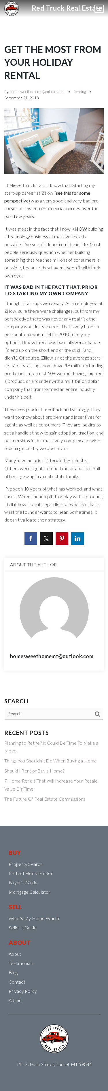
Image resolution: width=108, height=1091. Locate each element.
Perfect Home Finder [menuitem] (31, 873)
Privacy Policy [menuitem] (23, 991)
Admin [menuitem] (15, 1000)
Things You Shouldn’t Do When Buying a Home (50, 760)
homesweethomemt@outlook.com (37, 91)
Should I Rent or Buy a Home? (34, 770)
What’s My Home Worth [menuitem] (34, 918)
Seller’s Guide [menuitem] (23, 927)
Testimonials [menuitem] (21, 963)
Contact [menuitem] (17, 981)
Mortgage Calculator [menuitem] (29, 892)
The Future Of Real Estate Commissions (44, 799)
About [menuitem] (15, 954)
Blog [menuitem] (13, 972)
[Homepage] (11, 8)
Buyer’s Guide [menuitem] (23, 882)
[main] (54, 413)
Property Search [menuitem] (26, 864)
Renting (79, 91)
